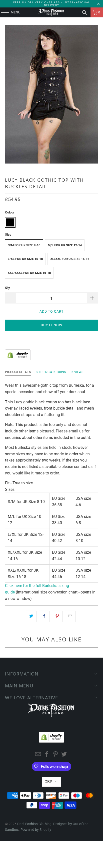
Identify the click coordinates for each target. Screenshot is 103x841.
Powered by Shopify (35, 830)
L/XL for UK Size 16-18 (25, 259)
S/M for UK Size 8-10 (24, 245)
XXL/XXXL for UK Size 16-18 (29, 273)
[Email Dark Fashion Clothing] (38, 754)
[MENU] (2, 12)
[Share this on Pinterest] (57, 616)
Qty (7, 288)
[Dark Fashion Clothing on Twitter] (64, 754)
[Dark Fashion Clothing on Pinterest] (55, 754)
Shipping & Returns (51, 372)
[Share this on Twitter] (31, 616)
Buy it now (51, 325)
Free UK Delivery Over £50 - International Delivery (51, 3)
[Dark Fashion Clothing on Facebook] (47, 754)
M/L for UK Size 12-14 (65, 245)
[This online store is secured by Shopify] (17, 359)
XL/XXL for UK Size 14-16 (69, 259)
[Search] (84, 12)
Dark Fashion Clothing (34, 824)
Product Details (18, 372)
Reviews (77, 372)
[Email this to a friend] (70, 616)
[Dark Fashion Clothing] (51, 12)
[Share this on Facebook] (44, 616)
